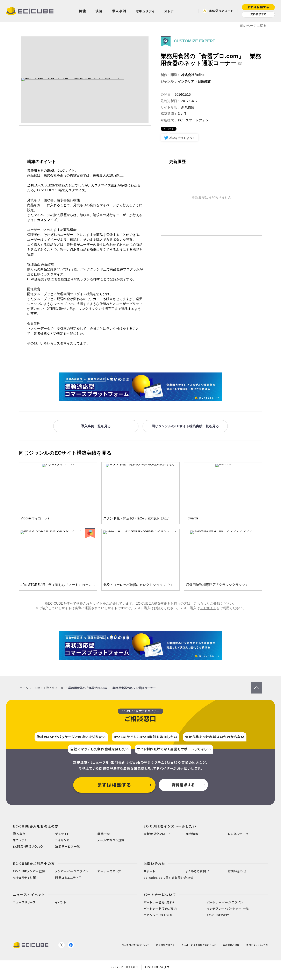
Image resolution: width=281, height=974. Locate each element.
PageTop (256, 684)
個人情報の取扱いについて (135, 944)
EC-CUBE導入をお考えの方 (35, 826)
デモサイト (208, 608)
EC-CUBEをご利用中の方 (34, 863)
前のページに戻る (253, 25)
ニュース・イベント (29, 894)
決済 (99, 10)
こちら (198, 603)
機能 (82, 10)
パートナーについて (160, 894)
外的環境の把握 (231, 944)
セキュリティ (145, 10)
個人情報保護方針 (165, 944)
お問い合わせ (154, 863)
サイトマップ (116, 967)
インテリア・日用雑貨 (194, 81)
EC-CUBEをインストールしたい (170, 826)
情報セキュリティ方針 (257, 944)
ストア (169, 10)
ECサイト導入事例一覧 (48, 688)
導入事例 (119, 10)
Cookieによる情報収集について (199, 944)
